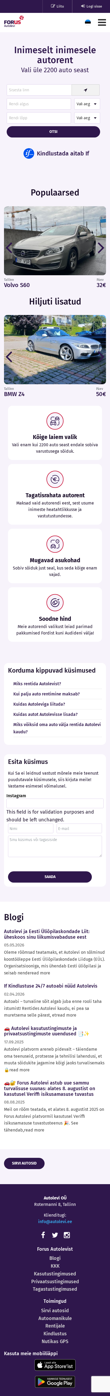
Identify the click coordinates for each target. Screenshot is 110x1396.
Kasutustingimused (55, 1274)
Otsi (53, 131)
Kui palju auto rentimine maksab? (46, 694)
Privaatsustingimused (55, 1282)
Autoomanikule (55, 1318)
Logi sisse (94, 6)
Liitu (60, 6)
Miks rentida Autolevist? (37, 683)
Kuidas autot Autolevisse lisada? (45, 714)
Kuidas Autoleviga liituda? (39, 704)
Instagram (16, 796)
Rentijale (55, 1326)
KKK (55, 1266)
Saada (50, 877)
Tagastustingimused (55, 1289)
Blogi (55, 1258)
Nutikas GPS (55, 1341)
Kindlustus (55, 1334)
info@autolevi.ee (55, 1221)
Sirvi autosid (24, 1163)
